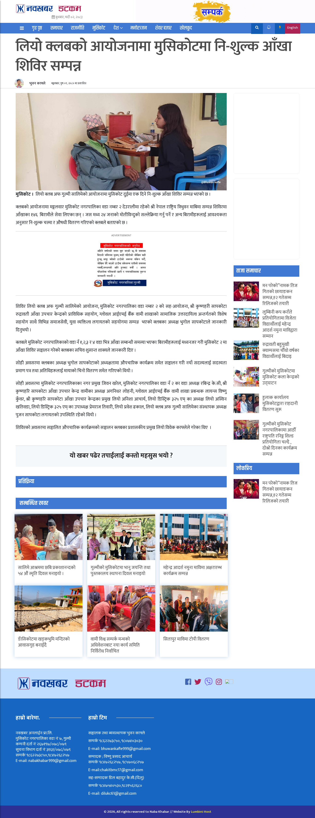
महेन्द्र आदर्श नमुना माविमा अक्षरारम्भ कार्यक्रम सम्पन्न (192, 571)
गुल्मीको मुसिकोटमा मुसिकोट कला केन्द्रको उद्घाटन (280, 377)
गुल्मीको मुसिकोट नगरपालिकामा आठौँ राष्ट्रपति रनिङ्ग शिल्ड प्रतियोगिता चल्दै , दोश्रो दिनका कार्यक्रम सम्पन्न (279, 439)
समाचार (57, 28)
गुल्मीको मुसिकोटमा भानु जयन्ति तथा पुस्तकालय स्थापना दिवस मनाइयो (120, 571)
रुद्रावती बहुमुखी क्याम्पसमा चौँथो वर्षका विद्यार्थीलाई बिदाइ (280, 350)
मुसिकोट (98, 28)
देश (116, 28)
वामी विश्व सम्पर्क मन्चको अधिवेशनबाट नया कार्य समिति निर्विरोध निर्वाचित (115, 645)
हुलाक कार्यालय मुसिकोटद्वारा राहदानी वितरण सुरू (280, 403)
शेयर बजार (163, 28)
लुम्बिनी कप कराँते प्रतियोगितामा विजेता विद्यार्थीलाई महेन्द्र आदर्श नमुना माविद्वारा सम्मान (279, 324)
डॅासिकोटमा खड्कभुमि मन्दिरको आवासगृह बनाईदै (44, 642)
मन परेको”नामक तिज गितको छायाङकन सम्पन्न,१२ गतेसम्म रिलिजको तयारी (279, 295)
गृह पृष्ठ (37, 28)
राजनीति (77, 28)
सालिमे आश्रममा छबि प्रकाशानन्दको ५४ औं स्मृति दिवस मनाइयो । (46, 571)
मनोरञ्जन (139, 28)
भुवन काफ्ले (36, 83)
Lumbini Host (201, 812)
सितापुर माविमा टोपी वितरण (186, 639)
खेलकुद (186, 28)
